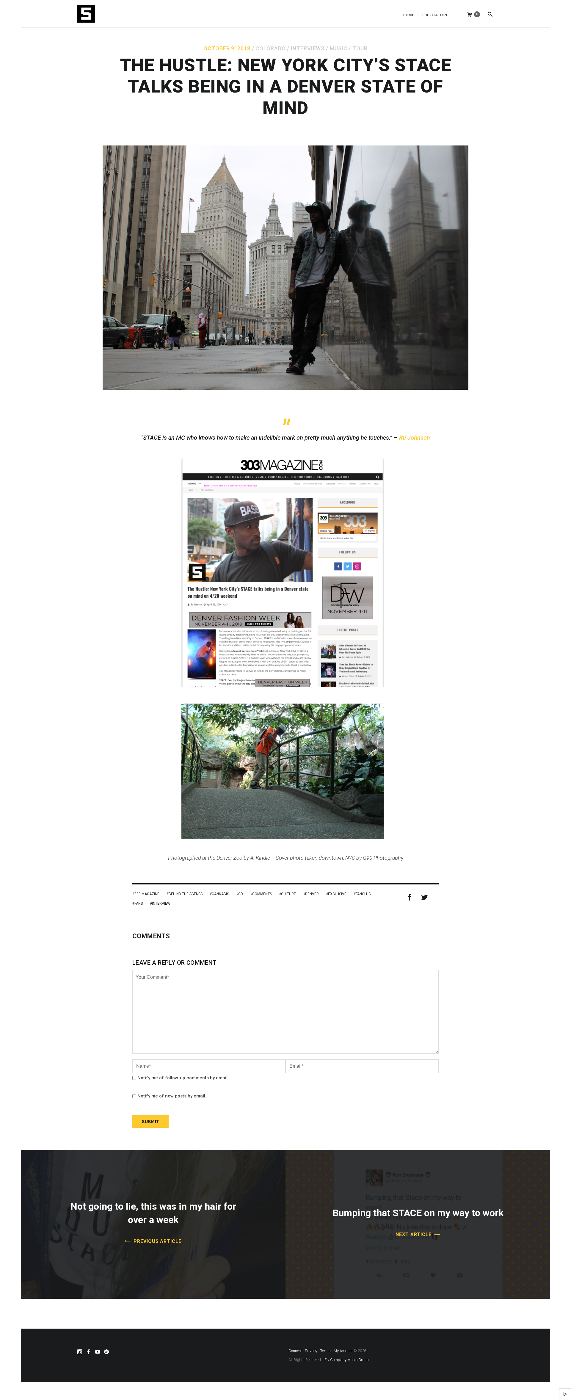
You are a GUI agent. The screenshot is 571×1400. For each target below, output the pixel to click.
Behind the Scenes (186, 894)
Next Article (414, 1234)
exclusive (337, 894)
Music (338, 48)
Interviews (307, 48)
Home (408, 15)
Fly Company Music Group (346, 1359)
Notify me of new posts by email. (171, 1096)
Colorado (270, 48)
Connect (295, 1351)
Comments (262, 894)
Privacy (311, 1351)
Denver (312, 894)
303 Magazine (146, 894)
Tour (360, 48)
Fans (138, 903)
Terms (325, 1351)
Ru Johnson (414, 437)
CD (240, 894)
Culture (288, 894)
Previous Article (157, 1241)
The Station (434, 15)
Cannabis (220, 894)
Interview (161, 903)
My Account (343, 1351)
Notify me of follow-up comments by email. (183, 1077)
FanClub (363, 894)
